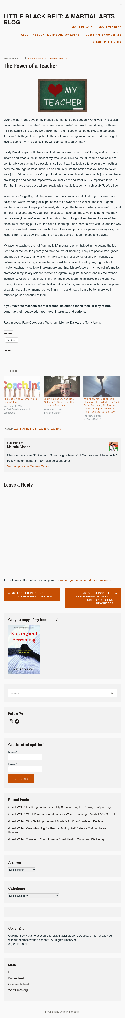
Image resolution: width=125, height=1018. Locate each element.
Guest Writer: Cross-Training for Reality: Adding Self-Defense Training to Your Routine (58, 830)
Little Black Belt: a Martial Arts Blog (59, 19)
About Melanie (81, 27)
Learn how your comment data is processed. (84, 580)
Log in (12, 972)
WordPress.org (18, 990)
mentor (31, 428)
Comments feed (18, 984)
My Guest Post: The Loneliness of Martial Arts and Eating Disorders (94, 598)
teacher (42, 428)
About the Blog (109, 27)
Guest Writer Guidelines (103, 34)
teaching (55, 428)
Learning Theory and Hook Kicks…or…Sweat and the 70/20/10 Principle (59, 402)
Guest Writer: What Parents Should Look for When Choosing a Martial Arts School (61, 814)
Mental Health (59, 58)
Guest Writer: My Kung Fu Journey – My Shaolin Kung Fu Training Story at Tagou (60, 807)
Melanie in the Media (106, 42)
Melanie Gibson (37, 58)
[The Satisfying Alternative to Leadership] (22, 386)
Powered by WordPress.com (62, 1012)
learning (19, 428)
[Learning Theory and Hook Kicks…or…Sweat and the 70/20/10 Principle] (62, 386)
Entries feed (16, 978)
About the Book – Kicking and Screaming (50, 34)
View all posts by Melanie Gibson (28, 466)
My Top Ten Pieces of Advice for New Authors (32, 594)
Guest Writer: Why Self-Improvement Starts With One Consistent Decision (56, 821)
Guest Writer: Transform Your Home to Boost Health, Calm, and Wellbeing (56, 839)
